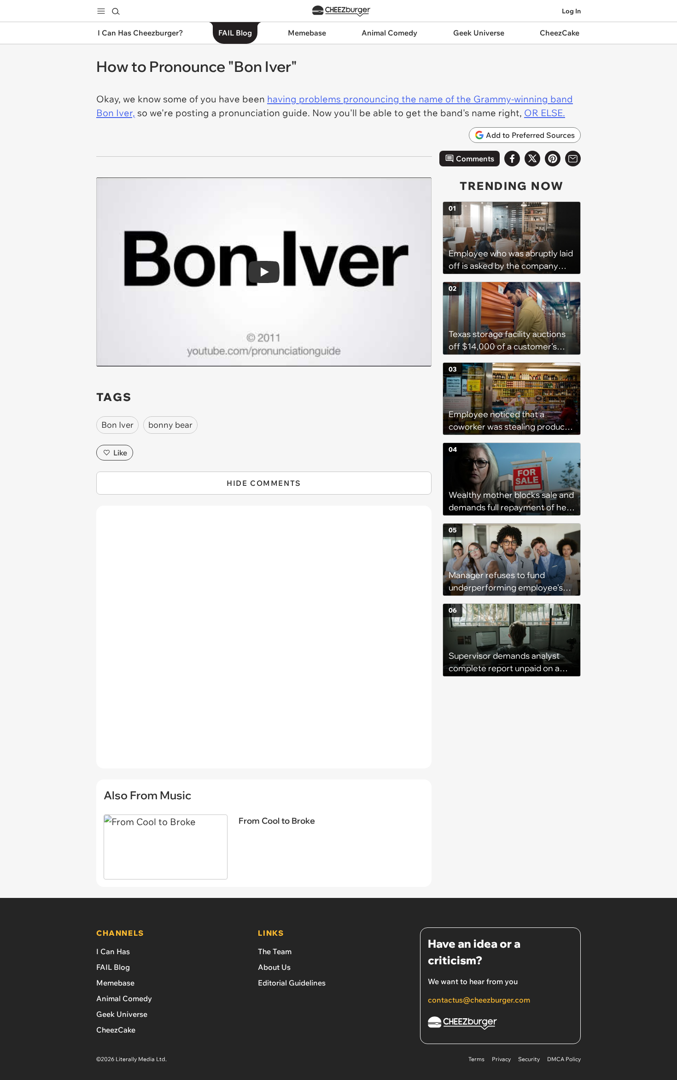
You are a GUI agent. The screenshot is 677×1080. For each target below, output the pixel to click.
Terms (476, 1059)
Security (529, 1059)
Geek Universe (121, 1014)
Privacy (501, 1059)
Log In (571, 11)
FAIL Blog (113, 967)
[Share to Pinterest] (552, 158)
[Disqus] (264, 642)
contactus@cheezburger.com (479, 999)
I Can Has (113, 951)
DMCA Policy (564, 1059)
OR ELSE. (544, 112)
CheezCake (115, 1029)
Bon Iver (117, 424)
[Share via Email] (573, 158)
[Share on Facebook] (512, 158)
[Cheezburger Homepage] (341, 11)
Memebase (115, 982)
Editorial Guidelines (292, 982)
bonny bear (170, 424)
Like (120, 452)
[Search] (115, 11)
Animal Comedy (124, 998)
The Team (275, 951)
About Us (274, 967)
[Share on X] (532, 158)
